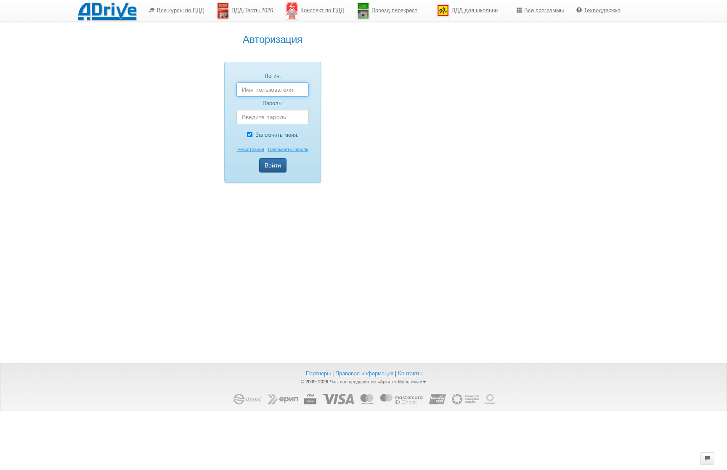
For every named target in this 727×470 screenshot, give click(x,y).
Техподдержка (602, 10)
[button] (707, 458)
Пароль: (273, 103)
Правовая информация (364, 373)
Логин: (273, 76)
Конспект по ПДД (322, 10)
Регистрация (250, 149)
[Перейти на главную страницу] (107, 10)
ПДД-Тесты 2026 (252, 10)
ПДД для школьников (478, 10)
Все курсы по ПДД (180, 10)
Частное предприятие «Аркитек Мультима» (376, 381)
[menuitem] (176, 10)
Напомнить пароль (288, 149)
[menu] (385, 10)
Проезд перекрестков (398, 10)
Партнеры (318, 373)
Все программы (544, 10)
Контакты (410, 373)
